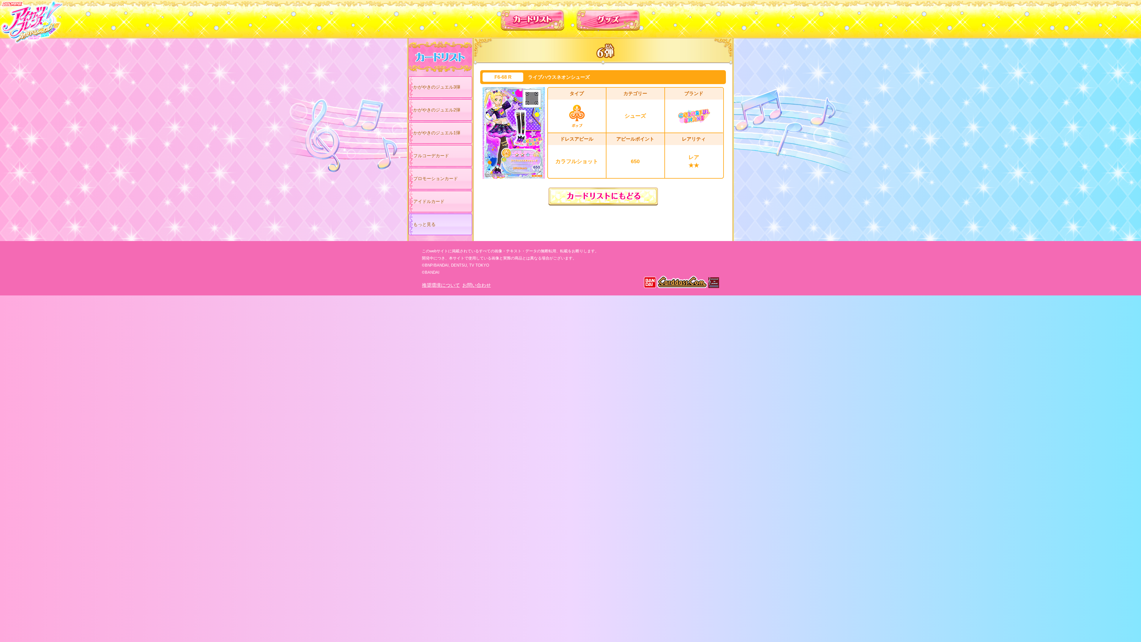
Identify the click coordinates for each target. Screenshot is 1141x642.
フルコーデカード (431, 155)
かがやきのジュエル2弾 (436, 109)
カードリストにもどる (603, 196)
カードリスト (533, 17)
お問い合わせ (476, 285)
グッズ (608, 17)
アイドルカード (429, 201)
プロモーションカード (435, 178)
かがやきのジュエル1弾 (436, 132)
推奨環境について (441, 285)
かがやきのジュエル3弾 (436, 86)
